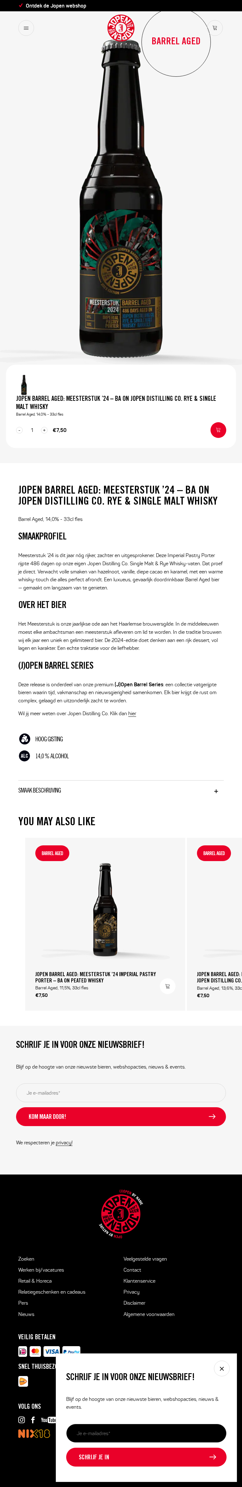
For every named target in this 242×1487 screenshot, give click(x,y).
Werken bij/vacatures (41, 1270)
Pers (23, 1303)
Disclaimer (134, 1303)
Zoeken (26, 1259)
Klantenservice (139, 1281)
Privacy (132, 1292)
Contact (132, 1270)
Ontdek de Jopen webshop (56, 6)
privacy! (64, 1143)
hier (132, 713)
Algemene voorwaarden (149, 1314)
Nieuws (26, 1314)
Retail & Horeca (35, 1281)
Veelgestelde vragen (145, 1259)
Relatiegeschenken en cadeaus (51, 1292)
